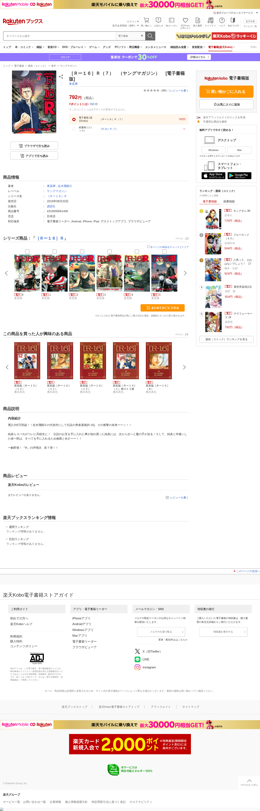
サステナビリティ (141, 801)
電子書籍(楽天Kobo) (220, 47)
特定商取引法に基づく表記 (109, 801)
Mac (239, 150)
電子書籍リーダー (84, 641)
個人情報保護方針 (76, 801)
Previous (7, 367)
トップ (7, 47)
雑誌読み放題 (178, 47)
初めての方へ (19, 618)
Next (184, 367)
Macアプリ (79, 635)
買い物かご (146, 25)
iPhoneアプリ (81, 618)
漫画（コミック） (37, 65)
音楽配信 (197, 47)
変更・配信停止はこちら (171, 639)
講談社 (51, 206)
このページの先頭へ (248, 571)
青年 (53, 65)
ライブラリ (210, 25)
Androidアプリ (82, 624)
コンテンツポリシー (24, 646)
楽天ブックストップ (74, 706)
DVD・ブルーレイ (72, 47)
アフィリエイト (161, 706)
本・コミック (23, 47)
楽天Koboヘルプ (21, 624)
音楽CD (52, 47)
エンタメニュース (155, 47)
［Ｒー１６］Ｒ (57, 196)
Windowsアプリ (83, 630)
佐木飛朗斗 (65, 186)
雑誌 (39, 47)
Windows (213, 150)
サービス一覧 (250, 26)
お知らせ (158, 25)
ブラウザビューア (84, 647)
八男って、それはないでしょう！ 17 (238, 261)
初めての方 (233, 25)
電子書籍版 (210, 201)
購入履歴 (197, 25)
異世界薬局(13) (242, 286)
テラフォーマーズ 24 (238, 315)
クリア (185, 247)
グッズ (107, 47)
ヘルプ (222, 25)
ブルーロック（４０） (236, 236)
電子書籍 (19, 65)
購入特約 (16, 641)
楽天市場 (250, 21)
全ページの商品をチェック (165, 247)
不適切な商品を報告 (215, 121)
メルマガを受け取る (161, 631)
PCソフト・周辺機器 (127, 47)
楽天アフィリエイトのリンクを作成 (224, 117)
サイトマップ (190, 706)
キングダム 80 (241, 210)
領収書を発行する (223, 631)
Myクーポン (172, 25)
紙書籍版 (229, 201)
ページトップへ (249, 785)
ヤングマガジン (68, 65)
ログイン (132, 21)
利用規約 (16, 636)
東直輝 (73, 83)
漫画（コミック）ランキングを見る (226, 339)
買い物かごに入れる (228, 91)
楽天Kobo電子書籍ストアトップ (119, 706)
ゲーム (93, 47)
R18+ (254, 47)
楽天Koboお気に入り (185, 26)
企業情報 (55, 801)
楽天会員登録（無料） (124, 25)
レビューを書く (179, 90)
